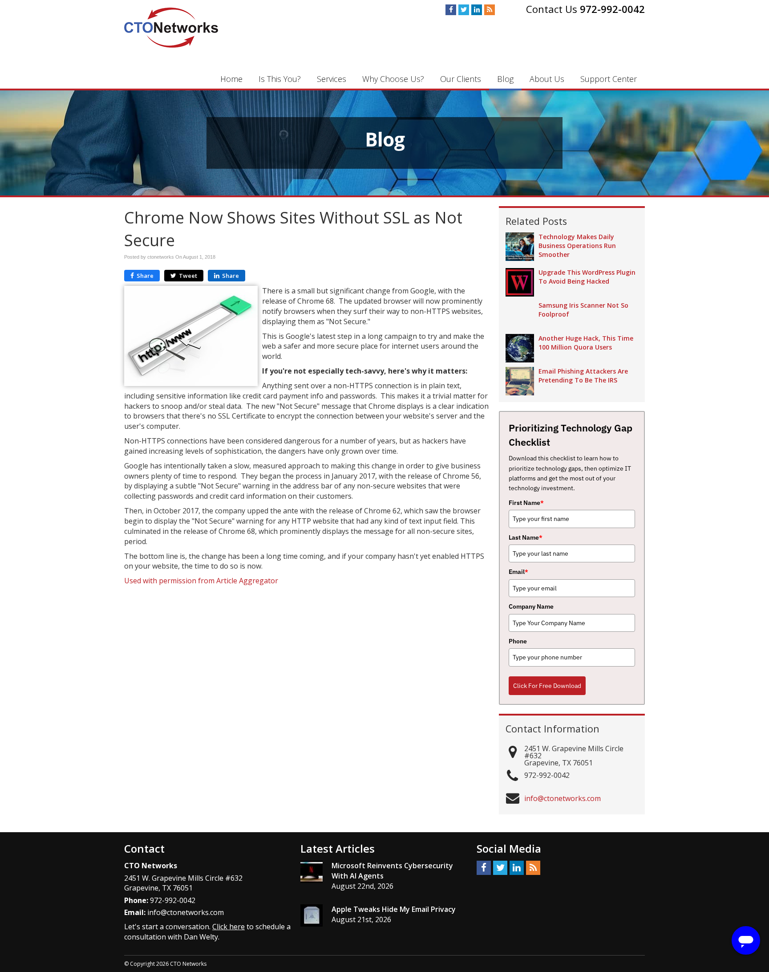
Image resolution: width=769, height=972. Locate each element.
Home (231, 78)
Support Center (608, 78)
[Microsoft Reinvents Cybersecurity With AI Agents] (311, 872)
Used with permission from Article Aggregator (201, 581)
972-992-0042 (612, 9)
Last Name (525, 537)
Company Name (531, 606)
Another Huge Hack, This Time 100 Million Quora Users (585, 342)
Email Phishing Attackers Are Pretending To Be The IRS (583, 375)
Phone (518, 641)
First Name (526, 503)
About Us (547, 78)
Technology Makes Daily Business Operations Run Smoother (577, 245)
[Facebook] (450, 10)
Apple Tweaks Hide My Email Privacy (394, 909)
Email (518, 572)
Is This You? (280, 78)
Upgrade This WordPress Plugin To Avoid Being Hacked (586, 276)
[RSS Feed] (489, 10)
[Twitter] (463, 10)
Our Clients (460, 78)
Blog (505, 78)
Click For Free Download (547, 686)
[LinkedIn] (476, 10)
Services (331, 78)
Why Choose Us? (393, 78)
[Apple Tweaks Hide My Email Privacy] (311, 915)
